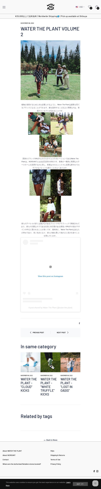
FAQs (52, 451)
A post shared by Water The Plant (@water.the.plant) (50, 308)
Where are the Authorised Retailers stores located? (22, 464)
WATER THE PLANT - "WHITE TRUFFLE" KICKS (49, 386)
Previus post (38, 332)
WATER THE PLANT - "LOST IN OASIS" (68, 384)
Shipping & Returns (57, 455)
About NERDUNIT (9, 455)
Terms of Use (55, 459)
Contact (6, 459)
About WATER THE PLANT (12, 451)
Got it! (80, 484)
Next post (61, 332)
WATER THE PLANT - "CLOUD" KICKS (29, 384)
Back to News (51, 440)
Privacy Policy (55, 464)
